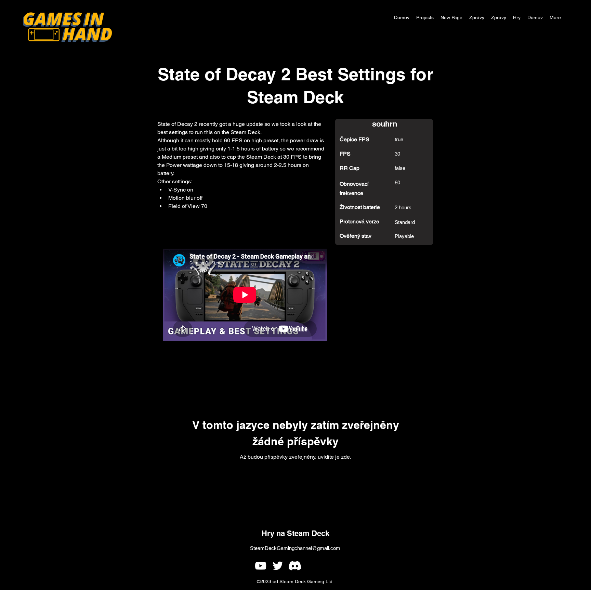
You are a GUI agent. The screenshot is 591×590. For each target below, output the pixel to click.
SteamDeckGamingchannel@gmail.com (295, 548)
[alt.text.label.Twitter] (278, 566)
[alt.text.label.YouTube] (260, 566)
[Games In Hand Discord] (295, 566)
